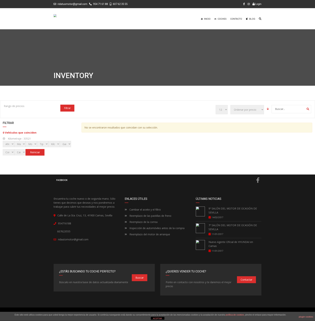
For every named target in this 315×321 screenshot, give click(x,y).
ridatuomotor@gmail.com (72, 4)
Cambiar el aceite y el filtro (145, 209)
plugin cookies (306, 317)
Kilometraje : (19, 138)
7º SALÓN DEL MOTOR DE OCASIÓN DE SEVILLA (233, 227)
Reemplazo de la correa (143, 222)
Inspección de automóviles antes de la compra (156, 228)
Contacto (236, 18)
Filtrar (67, 108)
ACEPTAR (157, 318)
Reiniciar (35, 152)
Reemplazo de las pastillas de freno (150, 215)
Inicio (207, 18)
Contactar (246, 279)
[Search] (308, 109)
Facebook (61, 180)
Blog (252, 18)
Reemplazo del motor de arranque (149, 234)
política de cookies (235, 315)
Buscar (139, 277)
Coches (222, 18)
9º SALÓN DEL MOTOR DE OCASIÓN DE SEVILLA (233, 210)
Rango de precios (14, 106)
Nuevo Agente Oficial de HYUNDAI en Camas (231, 244)
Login (258, 4)
